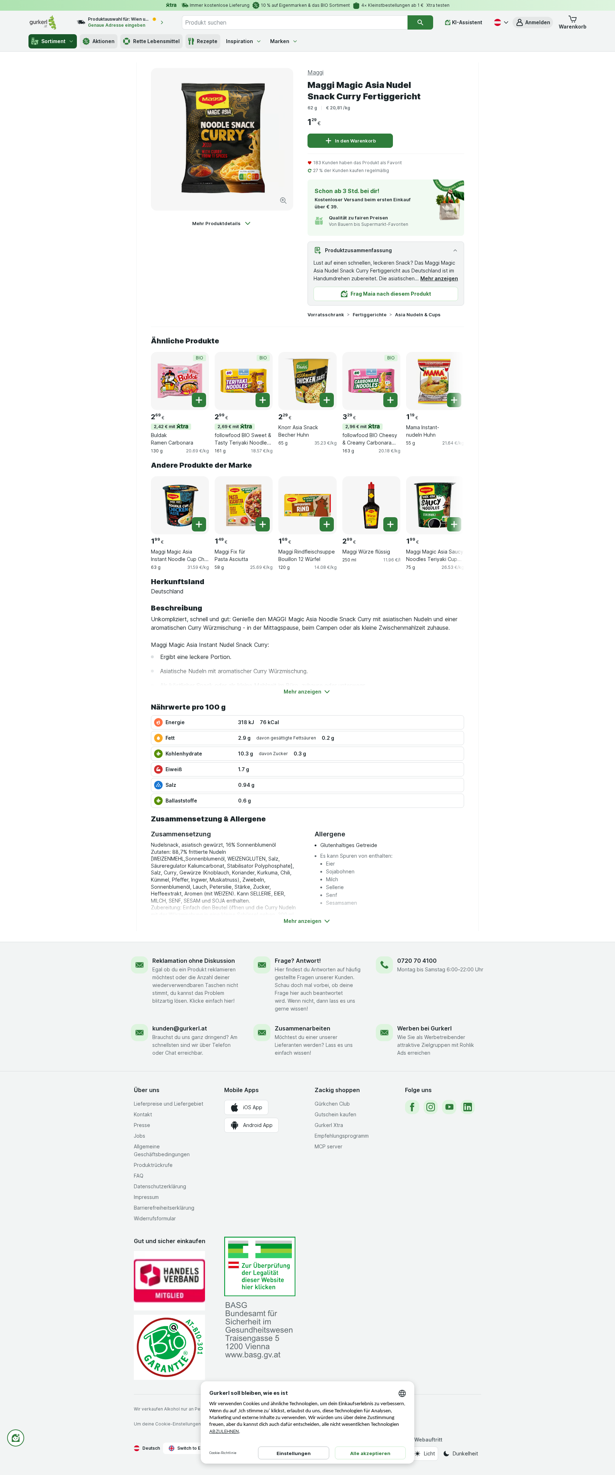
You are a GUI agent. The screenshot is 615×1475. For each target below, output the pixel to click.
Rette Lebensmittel (156, 41)
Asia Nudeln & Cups (418, 314)
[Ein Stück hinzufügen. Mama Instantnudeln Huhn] (454, 400)
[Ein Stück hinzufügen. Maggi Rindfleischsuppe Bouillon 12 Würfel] (327, 524)
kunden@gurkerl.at (179, 1028)
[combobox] (295, 22)
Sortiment (53, 41)
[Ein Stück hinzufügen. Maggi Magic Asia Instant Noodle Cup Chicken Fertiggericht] (199, 524)
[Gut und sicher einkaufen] (169, 1347)
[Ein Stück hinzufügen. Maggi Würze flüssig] (390, 524)
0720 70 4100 (417, 960)
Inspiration (239, 41)
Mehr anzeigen (439, 278)
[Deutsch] (500, 22)
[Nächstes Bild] (449, 380)
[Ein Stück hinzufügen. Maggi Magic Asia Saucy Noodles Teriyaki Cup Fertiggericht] (454, 524)
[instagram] (431, 1107)
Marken (279, 41)
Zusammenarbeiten (302, 1028)
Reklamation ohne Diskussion (193, 960)
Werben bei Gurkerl (424, 1028)
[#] (259, 1266)
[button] (532, 22)
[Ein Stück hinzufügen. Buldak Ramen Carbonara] (199, 400)
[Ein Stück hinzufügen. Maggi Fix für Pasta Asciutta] (263, 524)
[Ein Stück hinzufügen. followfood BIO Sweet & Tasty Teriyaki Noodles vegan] (263, 400)
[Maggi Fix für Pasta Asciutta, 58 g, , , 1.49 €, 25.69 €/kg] (244, 505)
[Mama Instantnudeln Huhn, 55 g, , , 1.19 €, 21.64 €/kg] (435, 381)
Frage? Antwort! (298, 960)
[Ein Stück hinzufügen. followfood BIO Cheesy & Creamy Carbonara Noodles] (390, 400)
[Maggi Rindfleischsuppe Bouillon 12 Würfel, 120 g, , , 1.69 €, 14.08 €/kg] (307, 505)
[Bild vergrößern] (283, 200)
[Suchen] (420, 22)
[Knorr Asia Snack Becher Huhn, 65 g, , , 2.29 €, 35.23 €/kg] (307, 381)
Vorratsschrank (326, 314)
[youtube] (449, 1107)
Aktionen (104, 41)
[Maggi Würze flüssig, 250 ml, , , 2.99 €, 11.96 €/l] (371, 505)
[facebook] (412, 1107)
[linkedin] (468, 1107)
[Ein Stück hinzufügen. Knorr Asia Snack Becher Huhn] (327, 400)
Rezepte (207, 41)
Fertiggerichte (370, 314)
